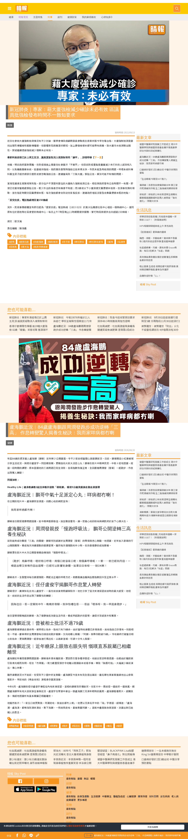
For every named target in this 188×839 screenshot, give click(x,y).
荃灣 (111, 241)
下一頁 (98, 157)
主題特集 (38, 17)
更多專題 (82, 800)
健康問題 (28, 725)
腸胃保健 (142, 796)
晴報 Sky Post (148, 284)
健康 (11, 17)
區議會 (122, 241)
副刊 (60, 17)
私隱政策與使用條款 (75, 825)
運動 (87, 725)
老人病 (174, 796)
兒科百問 (153, 796)
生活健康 (95, 796)
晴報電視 (23, 17)
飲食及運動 (83, 796)
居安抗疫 (24, 241)
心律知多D (106, 17)
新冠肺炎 (79, 241)
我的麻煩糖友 (89, 17)
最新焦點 (71, 778)
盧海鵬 (42, 725)
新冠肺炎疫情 (96, 241)
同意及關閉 (153, 826)
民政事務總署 (41, 246)
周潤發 (54, 725)
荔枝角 (13, 246)
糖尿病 (98, 725)
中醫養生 (106, 796)
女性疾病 (165, 796)
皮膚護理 (71, 800)
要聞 (79, 778)
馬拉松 (76, 725)
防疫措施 (38, 241)
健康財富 (72, 17)
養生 (110, 725)
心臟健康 (131, 796)
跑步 (65, 725)
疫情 (12, 241)
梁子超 (66, 241)
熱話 (86, 778)
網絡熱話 (14, 725)
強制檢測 (53, 241)
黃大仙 (25, 246)
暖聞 (92, 778)
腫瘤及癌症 (119, 796)
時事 (50, 17)
